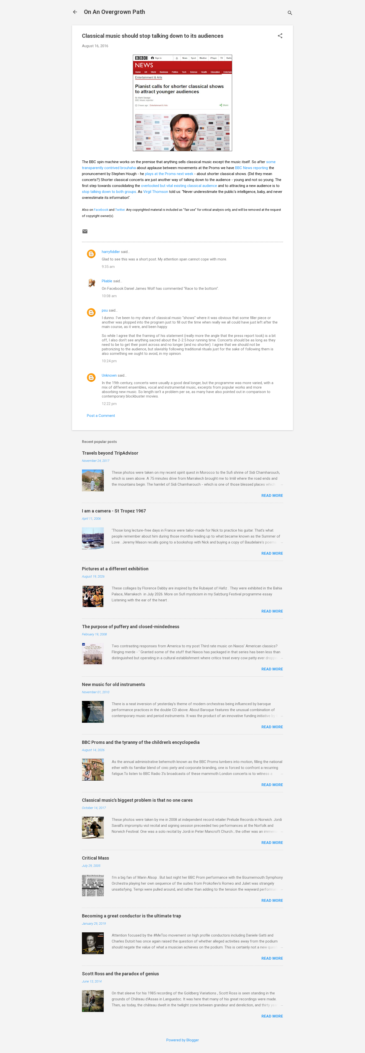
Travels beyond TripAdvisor (110, 453)
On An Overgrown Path (114, 11)
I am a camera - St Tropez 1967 (114, 510)
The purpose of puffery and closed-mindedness (130, 626)
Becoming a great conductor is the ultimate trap (131, 915)
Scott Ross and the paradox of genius (120, 973)
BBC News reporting (251, 168)
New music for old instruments (113, 684)
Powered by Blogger (182, 1040)
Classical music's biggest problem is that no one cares (137, 800)
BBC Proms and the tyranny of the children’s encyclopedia (141, 742)
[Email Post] (85, 233)
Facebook (101, 210)
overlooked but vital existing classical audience (179, 185)
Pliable (107, 281)
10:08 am (109, 296)
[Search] (290, 13)
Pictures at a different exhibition (115, 568)
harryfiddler (111, 252)
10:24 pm (109, 361)
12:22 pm (109, 403)
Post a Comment (101, 415)
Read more (272, 495)
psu (105, 310)
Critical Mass (95, 858)
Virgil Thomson (155, 191)
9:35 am (108, 266)
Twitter (120, 210)
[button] (280, 36)
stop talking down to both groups (109, 191)
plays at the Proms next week (169, 174)
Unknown (109, 375)
